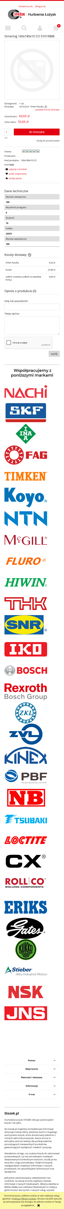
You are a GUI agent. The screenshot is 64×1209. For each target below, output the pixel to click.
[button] (8, 28)
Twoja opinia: (12, 313)
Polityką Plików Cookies (24, 1198)
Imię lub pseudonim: (16, 301)
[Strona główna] (32, 14)
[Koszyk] (56, 28)
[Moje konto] (40, 28)
